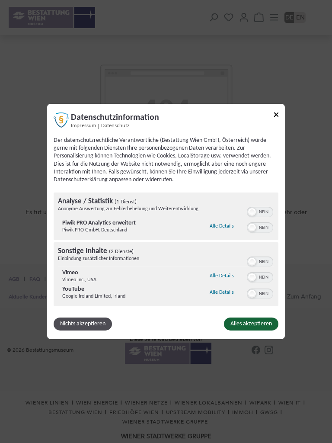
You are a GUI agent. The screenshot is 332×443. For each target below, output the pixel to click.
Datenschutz (115, 125)
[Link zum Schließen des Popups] (276, 116)
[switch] (260, 211)
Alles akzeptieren (251, 324)
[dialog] (166, 221)
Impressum (83, 125)
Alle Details (222, 226)
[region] (166, 250)
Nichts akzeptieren (82, 324)
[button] (252, 212)
